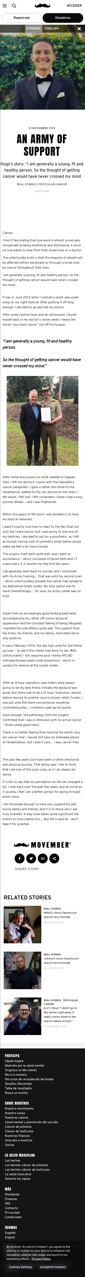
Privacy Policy (41, 1259)
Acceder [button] (74, 5)
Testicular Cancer (52, 184)
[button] (4, 5)
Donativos (63, 18)
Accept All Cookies (53, 1267)
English (52, 28)
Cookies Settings (20, 1267)
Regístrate (22, 18)
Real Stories (26, 184)
